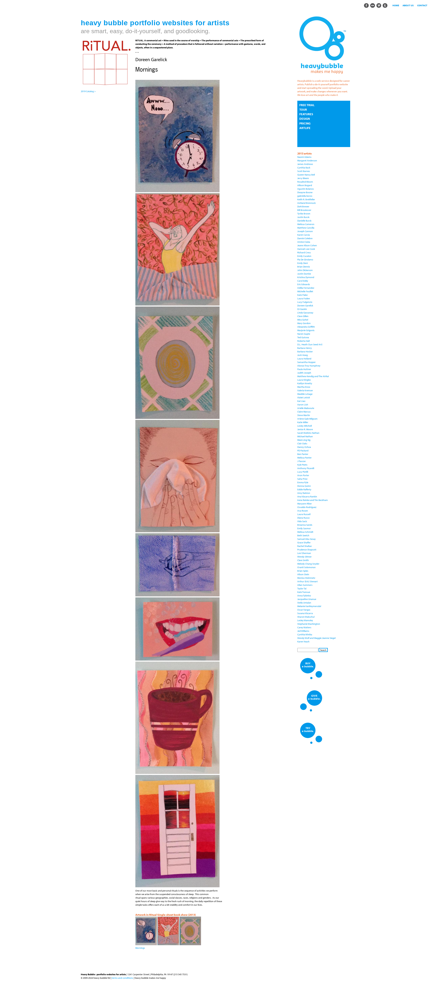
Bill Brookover (304, 210)
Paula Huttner (304, 369)
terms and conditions (122, 977)
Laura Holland (304, 358)
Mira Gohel (302, 319)
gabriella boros (304, 195)
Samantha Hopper (306, 362)
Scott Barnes (303, 171)
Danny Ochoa (304, 447)
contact (422, 5)
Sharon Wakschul (305, 616)
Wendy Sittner (304, 556)
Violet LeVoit (303, 397)
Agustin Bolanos (305, 188)
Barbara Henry (304, 347)
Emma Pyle (302, 482)
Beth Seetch (303, 535)
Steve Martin (303, 415)
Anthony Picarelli (305, 468)
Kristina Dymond (305, 277)
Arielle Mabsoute (305, 408)
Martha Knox (303, 386)
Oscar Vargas (303, 609)
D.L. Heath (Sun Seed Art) (309, 344)
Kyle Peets (302, 464)
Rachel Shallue (304, 546)
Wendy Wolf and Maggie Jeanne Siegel (316, 638)
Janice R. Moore (305, 429)
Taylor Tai (301, 588)
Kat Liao (301, 401)
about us (408, 5)
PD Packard (302, 450)
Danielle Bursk (304, 220)
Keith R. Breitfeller (306, 199)
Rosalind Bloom (305, 181)
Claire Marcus (304, 411)
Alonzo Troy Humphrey (308, 365)
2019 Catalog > (88, 91)
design (304, 119)
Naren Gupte (303, 333)
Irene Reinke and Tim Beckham (312, 500)
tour (303, 109)
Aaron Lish (302, 404)
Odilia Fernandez (305, 287)
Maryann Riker (304, 503)
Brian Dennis (303, 266)
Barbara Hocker (305, 351)
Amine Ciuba (303, 241)
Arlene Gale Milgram (307, 418)
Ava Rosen (302, 510)
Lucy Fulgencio (304, 302)
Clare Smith (303, 560)
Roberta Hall (303, 340)
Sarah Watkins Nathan (308, 432)
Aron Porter (303, 475)
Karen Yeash (303, 641)
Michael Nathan (305, 436)
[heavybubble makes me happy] (322, 76)
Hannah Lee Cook (306, 248)
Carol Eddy (302, 280)
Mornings (140, 947)
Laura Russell (303, 514)
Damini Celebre (304, 238)
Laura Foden (303, 298)
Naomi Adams (304, 156)
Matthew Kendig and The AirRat (313, 376)
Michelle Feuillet (305, 291)
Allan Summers (304, 584)
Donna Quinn (304, 485)
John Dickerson (305, 270)
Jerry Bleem (303, 178)
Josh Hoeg (302, 355)
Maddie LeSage (304, 393)
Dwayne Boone (304, 192)
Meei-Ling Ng (303, 439)
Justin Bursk (303, 217)
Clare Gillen (302, 316)
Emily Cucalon (304, 256)
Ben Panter (302, 454)
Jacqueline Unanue (306, 599)
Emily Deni (302, 263)
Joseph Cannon (305, 231)
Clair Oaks (302, 443)
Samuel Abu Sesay (306, 538)
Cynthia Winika (304, 634)
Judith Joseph (304, 372)
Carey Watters (304, 627)
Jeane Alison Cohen (307, 245)
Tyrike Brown (303, 213)
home (395, 5)
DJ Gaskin (302, 309)
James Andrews (305, 164)
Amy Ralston (303, 493)
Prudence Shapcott (306, 549)
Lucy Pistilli (302, 471)
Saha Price (302, 478)
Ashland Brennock (306, 202)
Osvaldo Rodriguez (306, 507)
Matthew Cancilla (305, 227)
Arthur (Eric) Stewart (307, 581)
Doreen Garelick (305, 305)
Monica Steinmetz (306, 577)
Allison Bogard (304, 185)
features (306, 114)
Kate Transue (303, 592)
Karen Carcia (303, 234)
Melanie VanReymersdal (309, 606)
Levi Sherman (304, 553)
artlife (304, 128)
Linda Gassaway (305, 312)
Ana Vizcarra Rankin (307, 496)
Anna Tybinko (304, 595)
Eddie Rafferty (304, 489)
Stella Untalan (304, 602)
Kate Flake (302, 294)
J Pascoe (301, 461)
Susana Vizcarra (305, 613)
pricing (304, 123)
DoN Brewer (303, 206)
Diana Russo (303, 517)
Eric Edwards (303, 284)
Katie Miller (302, 422)
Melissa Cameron (305, 224)
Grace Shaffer (304, 542)
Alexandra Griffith (306, 326)
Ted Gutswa (303, 337)
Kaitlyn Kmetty (304, 383)
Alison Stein (303, 574)
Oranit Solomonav (306, 567)
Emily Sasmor (304, 528)
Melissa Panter (304, 457)
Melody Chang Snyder (308, 563)
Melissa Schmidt (305, 531)
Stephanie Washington (308, 623)
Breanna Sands (304, 524)
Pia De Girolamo (305, 259)
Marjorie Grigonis (305, 330)
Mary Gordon (304, 323)
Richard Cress (304, 252)
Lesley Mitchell (304, 425)
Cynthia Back (303, 167)
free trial (306, 105)
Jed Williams (303, 630)
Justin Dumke (304, 273)
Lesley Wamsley (305, 620)
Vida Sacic (302, 521)
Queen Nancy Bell (306, 174)
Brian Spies (302, 570)
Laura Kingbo (304, 379)
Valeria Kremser (305, 390)
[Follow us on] (366, 5)
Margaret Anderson (307, 160)
